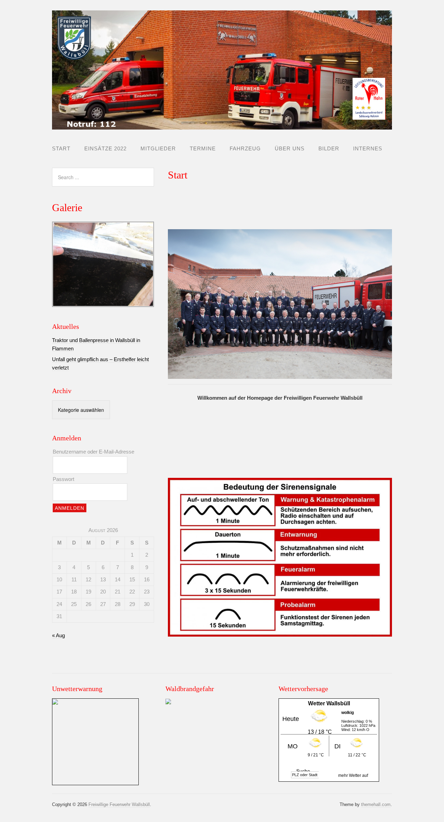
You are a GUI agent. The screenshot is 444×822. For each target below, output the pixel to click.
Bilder (328, 148)
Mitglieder (158, 148)
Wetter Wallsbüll (329, 703)
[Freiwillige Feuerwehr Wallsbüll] (222, 123)
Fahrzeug (245, 148)
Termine (203, 148)
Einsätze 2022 (105, 148)
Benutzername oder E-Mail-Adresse (93, 452)
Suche (303, 771)
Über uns (290, 148)
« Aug (58, 635)
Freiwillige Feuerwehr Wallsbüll (119, 804)
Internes (367, 148)
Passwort (63, 479)
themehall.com (376, 804)
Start (61, 148)
